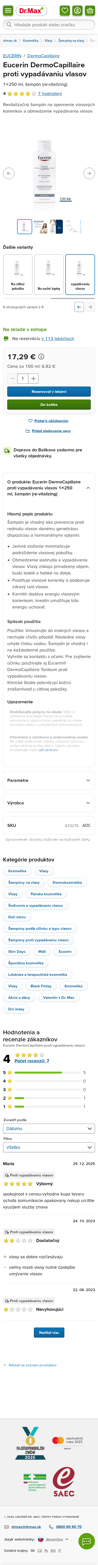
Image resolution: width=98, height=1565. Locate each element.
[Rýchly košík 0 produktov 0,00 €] (90, 11)
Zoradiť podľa (15, 1120)
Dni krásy (16, 1009)
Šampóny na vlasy (24, 882)
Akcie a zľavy (19, 997)
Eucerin (65, 951)
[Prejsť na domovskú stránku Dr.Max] (31, 10)
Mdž (42, 951)
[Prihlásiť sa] (77, 11)
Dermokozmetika (67, 882)
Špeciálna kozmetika (25, 963)
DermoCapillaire (43, 55)
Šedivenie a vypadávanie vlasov (35, 905)
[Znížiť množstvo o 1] (12, 379)
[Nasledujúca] (90, 307)
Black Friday (41, 986)
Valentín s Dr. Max (58, 997)
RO (53, 1550)
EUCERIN (12, 55)
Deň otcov (17, 917)
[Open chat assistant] (86, 1541)
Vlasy (43, 871)
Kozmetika (17, 871)
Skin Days (16, 951)
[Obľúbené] (65, 11)
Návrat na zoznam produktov (33, 1365)
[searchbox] (49, 25)
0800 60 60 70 (69, 1526)
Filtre (8, 1138)
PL (46, 1550)
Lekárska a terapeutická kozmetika (37, 974)
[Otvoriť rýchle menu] (8, 11)
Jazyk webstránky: (19, 1539)
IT (59, 1550)
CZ (39, 1550)
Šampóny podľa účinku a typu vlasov (40, 928)
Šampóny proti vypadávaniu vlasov (38, 940)
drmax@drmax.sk (26, 1526)
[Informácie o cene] (41, 357)
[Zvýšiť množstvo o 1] (33, 379)
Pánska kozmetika (46, 894)
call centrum (48, 750)
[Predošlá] (79, 307)
